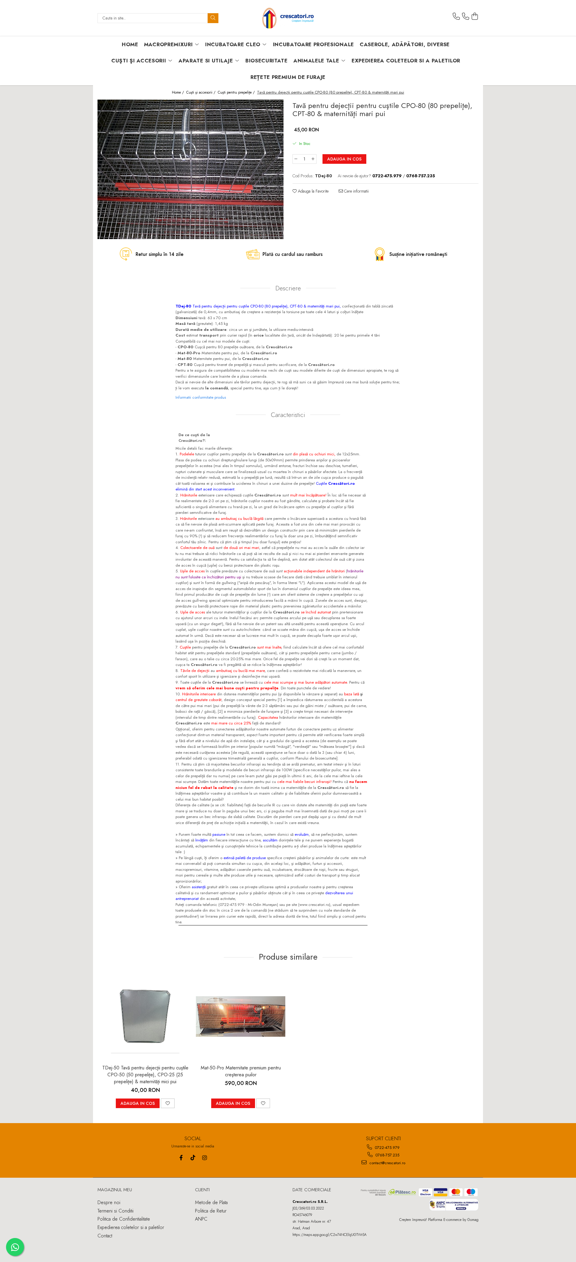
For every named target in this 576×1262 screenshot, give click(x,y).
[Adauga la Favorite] (168, 1103)
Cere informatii (356, 191)
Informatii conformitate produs (201, 397)
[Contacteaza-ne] (456, 16)
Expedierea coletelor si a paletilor (406, 60)
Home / (178, 92)
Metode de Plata (211, 1202)
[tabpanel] (191, 169)
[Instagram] (204, 1158)
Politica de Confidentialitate (124, 1219)
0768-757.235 (386, 1155)
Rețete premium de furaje (288, 77)
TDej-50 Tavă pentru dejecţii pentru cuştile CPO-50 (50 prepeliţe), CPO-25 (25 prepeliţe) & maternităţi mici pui (145, 1074)
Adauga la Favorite (312, 191)
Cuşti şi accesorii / (201, 92)
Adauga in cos (344, 159)
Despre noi (109, 1202)
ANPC (201, 1219)
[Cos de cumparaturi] (474, 16)
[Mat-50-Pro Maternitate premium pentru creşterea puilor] (240, 1016)
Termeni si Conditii (116, 1210)
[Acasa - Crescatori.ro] (288, 17)
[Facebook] (181, 1158)
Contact (105, 1235)
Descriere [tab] (288, 288)
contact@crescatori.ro (386, 1163)
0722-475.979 (387, 1147)
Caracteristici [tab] (288, 414)
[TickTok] (193, 1158)
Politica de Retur (210, 1210)
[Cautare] (213, 18)
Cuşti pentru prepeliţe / (237, 92)
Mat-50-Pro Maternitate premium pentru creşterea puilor (241, 1071)
